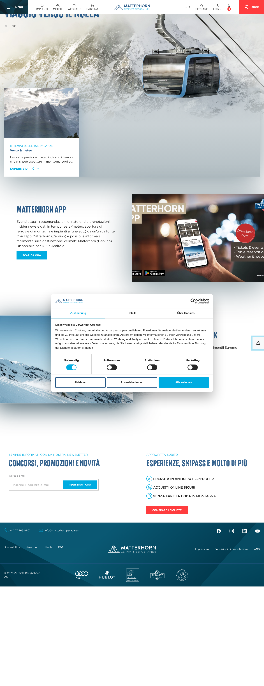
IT (189, 7)
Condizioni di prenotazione (231, 549)
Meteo (57, 9)
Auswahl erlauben (132, 382)
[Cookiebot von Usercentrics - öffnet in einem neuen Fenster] (193, 301)
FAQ (60, 547)
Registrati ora (80, 484)
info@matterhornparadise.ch (62, 530)
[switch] (112, 367)
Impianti (42, 9)
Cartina (92, 9)
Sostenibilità (12, 547)
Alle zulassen (183, 382)
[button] (201, 7)
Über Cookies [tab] (185, 313)
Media (48, 547)
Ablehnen (80, 382)
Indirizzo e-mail (17, 475)
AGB (257, 549)
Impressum (202, 549)
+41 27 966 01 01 (20, 530)
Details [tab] (132, 313)
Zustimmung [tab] (78, 313)
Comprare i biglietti (167, 510)
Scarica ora (31, 255)
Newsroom (32, 547)
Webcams (74, 9)
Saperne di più (22, 168)
